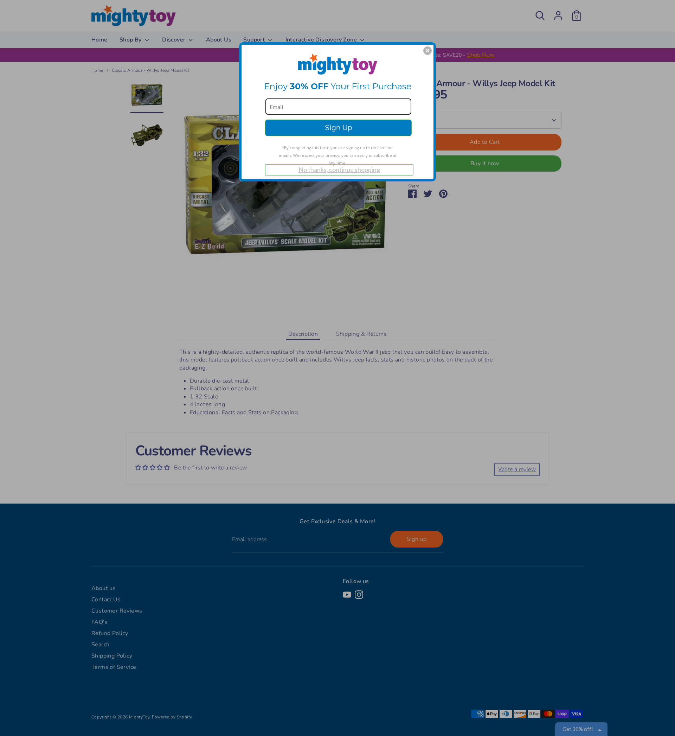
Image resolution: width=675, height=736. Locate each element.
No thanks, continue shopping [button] (339, 169)
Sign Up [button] (338, 127)
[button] (427, 50)
